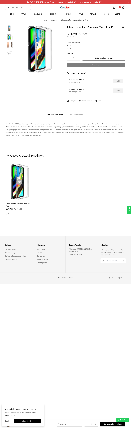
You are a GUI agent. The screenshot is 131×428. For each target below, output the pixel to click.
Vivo (81, 14)
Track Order (41, 249)
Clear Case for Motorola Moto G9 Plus (18, 204)
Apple (23, 14)
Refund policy (42, 262)
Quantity (70, 53)
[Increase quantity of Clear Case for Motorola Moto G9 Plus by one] (78, 58)
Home (12, 14)
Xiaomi (68, 14)
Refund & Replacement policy (15, 256)
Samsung (38, 14)
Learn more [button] (10, 415)
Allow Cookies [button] (27, 421)
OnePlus (53, 14)
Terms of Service (10, 259)
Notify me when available (104, 58)
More (117, 14)
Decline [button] (7, 421)
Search (39, 253)
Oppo (106, 14)
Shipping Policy (10, 249)
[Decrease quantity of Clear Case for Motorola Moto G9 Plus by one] (69, 58)
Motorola (54, 20)
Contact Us (41, 256)
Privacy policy (10, 253)
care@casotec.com (75, 254)
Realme (93, 14)
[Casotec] (65, 7)
